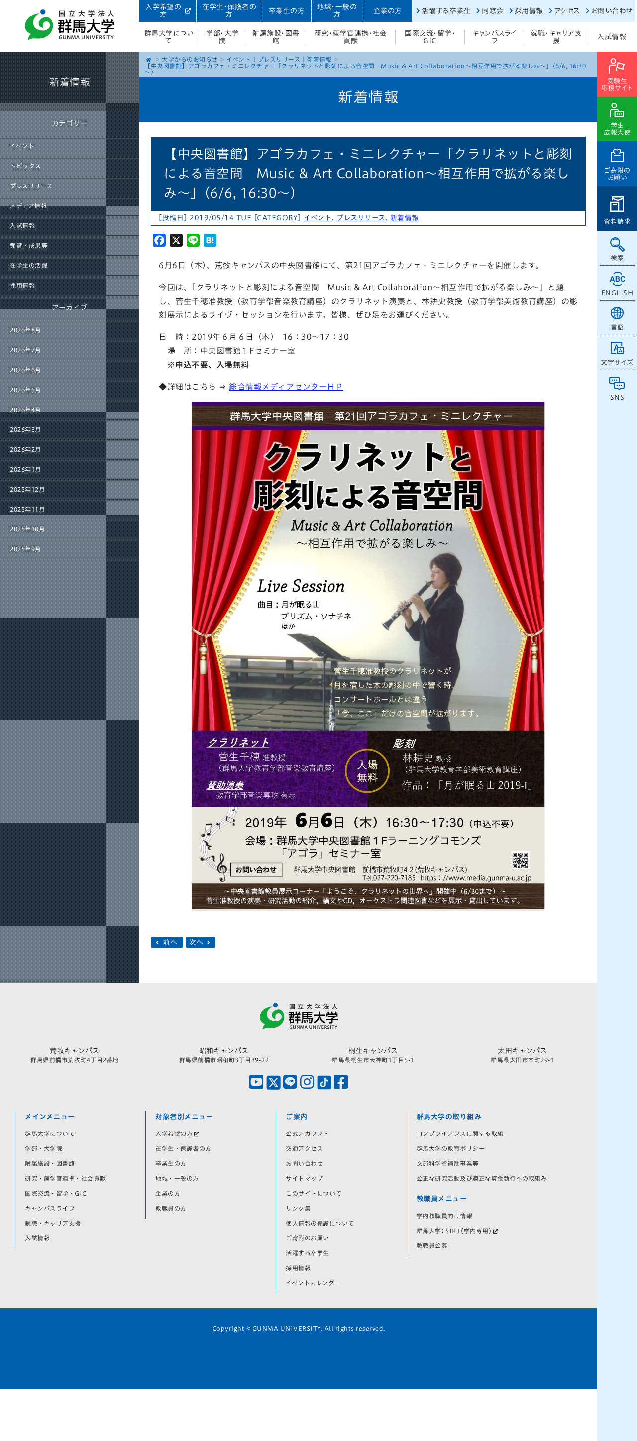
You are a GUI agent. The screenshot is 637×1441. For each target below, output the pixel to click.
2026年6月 (25, 370)
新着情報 (319, 59)
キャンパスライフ (495, 37)
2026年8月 (25, 330)
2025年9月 (25, 549)
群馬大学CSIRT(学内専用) (454, 1231)
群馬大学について (169, 37)
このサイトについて (314, 1193)
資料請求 (617, 221)
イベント (22, 146)
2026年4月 (25, 409)
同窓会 (493, 10)
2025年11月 (27, 509)
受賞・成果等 (28, 245)
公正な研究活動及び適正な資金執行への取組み (482, 1178)
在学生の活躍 (28, 265)
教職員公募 (432, 1245)
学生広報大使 (617, 129)
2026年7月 (25, 350)
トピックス (25, 166)
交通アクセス (304, 1148)
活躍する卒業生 (446, 10)
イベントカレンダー (313, 1283)
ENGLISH (617, 293)
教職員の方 (171, 1208)
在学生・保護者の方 (229, 10)
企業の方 (387, 10)
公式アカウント (307, 1133)
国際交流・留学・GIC (430, 37)
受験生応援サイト (617, 84)
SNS (617, 397)
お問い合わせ (612, 10)
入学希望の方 (163, 10)
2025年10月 (27, 529)
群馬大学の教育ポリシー (451, 1148)
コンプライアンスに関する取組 (460, 1133)
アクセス (567, 10)
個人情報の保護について (320, 1223)
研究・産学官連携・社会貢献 (351, 37)
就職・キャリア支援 (556, 37)
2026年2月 (25, 449)
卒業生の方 (287, 10)
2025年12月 (27, 489)
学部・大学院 (222, 37)
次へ (197, 942)
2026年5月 (25, 390)
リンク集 (298, 1208)
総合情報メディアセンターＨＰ (286, 387)
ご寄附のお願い (617, 174)
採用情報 (529, 10)
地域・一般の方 (337, 10)
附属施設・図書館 (276, 37)
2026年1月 (25, 469)
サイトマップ (304, 1178)
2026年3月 (25, 429)
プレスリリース (31, 186)
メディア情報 (28, 205)
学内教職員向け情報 (445, 1216)
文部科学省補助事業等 (448, 1163)
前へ (170, 942)
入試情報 (611, 36)
